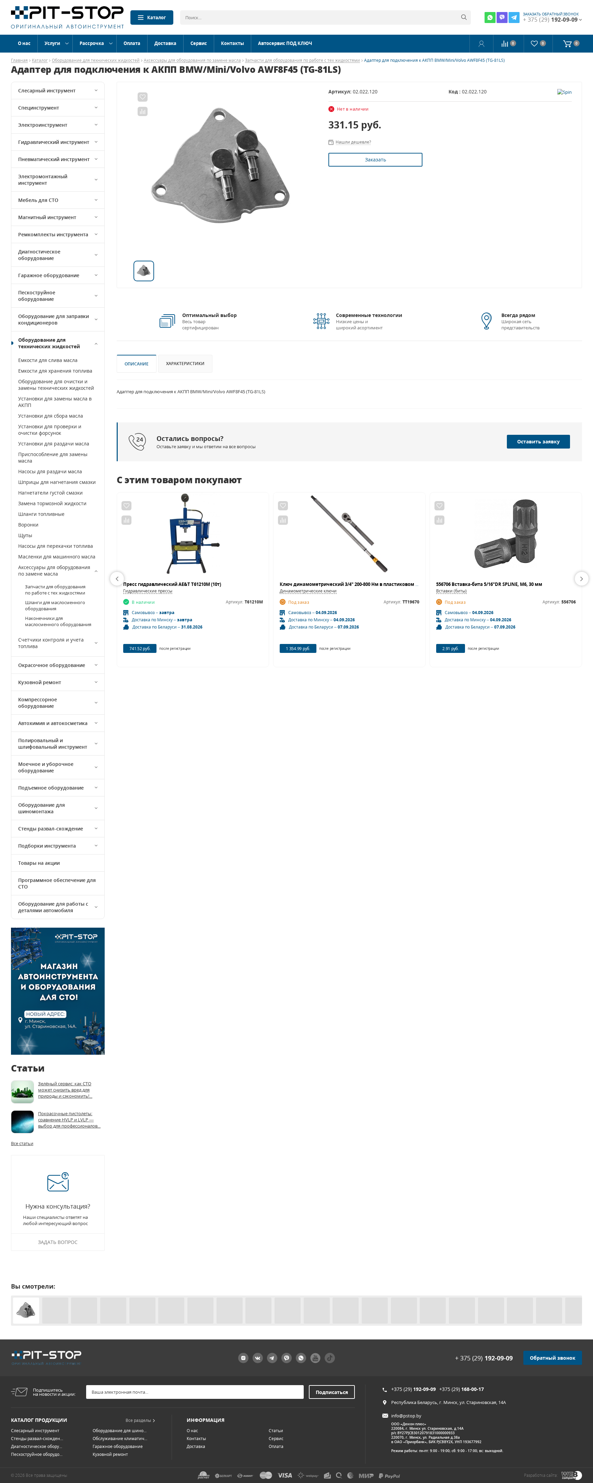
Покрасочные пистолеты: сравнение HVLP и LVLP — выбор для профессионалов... (69, 1119)
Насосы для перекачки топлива (55, 546)
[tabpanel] (222, 171)
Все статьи (22, 1143)
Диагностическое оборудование (39, 254)
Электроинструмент (42, 125)
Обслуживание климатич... (120, 1438)
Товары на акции (39, 863)
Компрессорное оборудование (37, 702)
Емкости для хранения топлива (55, 370)
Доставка (165, 43)
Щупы (25, 535)
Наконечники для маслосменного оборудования (58, 621)
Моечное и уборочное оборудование (45, 767)
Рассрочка (92, 43)
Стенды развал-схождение (50, 828)
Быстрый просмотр (193, 537)
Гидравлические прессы (147, 591)
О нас (24, 43)
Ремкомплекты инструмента (53, 234)
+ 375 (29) (484, 1358)
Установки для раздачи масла (53, 443)
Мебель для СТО (38, 200)
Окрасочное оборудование (51, 665)
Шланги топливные (41, 514)
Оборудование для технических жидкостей (96, 60)
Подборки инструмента (47, 845)
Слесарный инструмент (46, 90)
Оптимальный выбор (209, 315)
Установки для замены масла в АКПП (55, 401)
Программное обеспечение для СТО (57, 883)
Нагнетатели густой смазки (50, 492)
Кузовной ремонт (39, 682)
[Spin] (564, 91)
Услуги (52, 43)
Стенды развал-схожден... (37, 1438)
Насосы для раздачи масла (50, 471)
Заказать (375, 159)
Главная (19, 60)
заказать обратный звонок (551, 14)
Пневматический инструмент (54, 159)
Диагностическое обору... (36, 1446)
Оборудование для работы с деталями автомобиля (53, 907)
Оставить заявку (538, 441)
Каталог (156, 17)
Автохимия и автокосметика (53, 723)
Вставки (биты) (451, 591)
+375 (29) (413, 1389)
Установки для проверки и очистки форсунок (49, 429)
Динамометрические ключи (308, 591)
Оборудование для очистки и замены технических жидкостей (56, 384)
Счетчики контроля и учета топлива (51, 642)
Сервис (198, 43)
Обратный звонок (552, 1358)
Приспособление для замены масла (53, 457)
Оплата (132, 43)
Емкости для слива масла (48, 360)
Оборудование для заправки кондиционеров (53, 319)
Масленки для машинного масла (56, 556)
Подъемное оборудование (51, 787)
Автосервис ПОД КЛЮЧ (285, 43)
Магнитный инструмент (47, 217)
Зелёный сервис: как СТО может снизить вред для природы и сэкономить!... (65, 1089)
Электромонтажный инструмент (42, 179)
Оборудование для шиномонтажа (41, 808)
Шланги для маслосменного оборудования (55, 605)
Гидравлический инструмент (53, 142)
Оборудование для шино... (120, 1430)
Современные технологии (369, 315)
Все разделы (138, 1420)
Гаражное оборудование (48, 275)
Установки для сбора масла (50, 415)
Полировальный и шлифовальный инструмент (52, 743)
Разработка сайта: (541, 1475)
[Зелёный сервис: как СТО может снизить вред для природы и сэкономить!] (22, 1091)
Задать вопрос (58, 1242)
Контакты (232, 43)
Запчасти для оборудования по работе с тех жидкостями (302, 60)
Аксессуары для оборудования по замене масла (192, 60)
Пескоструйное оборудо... (36, 1454)
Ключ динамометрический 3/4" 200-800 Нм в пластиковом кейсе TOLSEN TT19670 (373, 584)
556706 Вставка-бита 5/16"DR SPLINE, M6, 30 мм (489, 584)
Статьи (276, 1430)
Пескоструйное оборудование (36, 295)
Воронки (28, 524)
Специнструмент (38, 107)
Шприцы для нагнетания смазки (57, 482)
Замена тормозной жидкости (52, 503)
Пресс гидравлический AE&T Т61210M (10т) (172, 584)
